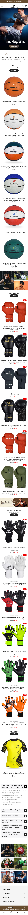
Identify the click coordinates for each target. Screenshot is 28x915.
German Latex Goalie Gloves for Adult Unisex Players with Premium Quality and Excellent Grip (14, 653)
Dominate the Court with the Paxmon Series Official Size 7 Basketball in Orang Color (14, 231)
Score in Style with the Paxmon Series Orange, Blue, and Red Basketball (14, 102)
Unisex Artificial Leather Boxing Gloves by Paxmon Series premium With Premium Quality (14, 492)
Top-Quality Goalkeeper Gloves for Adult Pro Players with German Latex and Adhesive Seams (14, 689)
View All (13, 70)
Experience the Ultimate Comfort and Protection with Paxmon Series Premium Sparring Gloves (14, 328)
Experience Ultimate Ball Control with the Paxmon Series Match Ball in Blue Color (14, 134)
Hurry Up (18, 1)
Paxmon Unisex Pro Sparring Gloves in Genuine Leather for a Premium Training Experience (14, 361)
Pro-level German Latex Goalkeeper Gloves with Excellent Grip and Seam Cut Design (14, 584)
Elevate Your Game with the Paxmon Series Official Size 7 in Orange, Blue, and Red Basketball (14, 265)
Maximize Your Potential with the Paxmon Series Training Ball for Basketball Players (14, 167)
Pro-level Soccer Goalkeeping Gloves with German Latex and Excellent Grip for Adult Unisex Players (14, 549)
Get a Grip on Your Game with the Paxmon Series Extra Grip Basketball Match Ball (14, 199)
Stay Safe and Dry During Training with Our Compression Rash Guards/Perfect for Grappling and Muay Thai (14, 773)
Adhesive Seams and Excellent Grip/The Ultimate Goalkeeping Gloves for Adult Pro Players (14, 724)
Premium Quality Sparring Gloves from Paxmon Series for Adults (14, 426)
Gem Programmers (20, 909)
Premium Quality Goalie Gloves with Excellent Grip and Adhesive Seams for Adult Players (14, 618)
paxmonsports (14, 546)
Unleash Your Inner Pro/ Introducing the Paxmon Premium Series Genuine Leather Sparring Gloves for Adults (14, 459)
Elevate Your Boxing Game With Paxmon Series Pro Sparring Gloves (14, 393)
